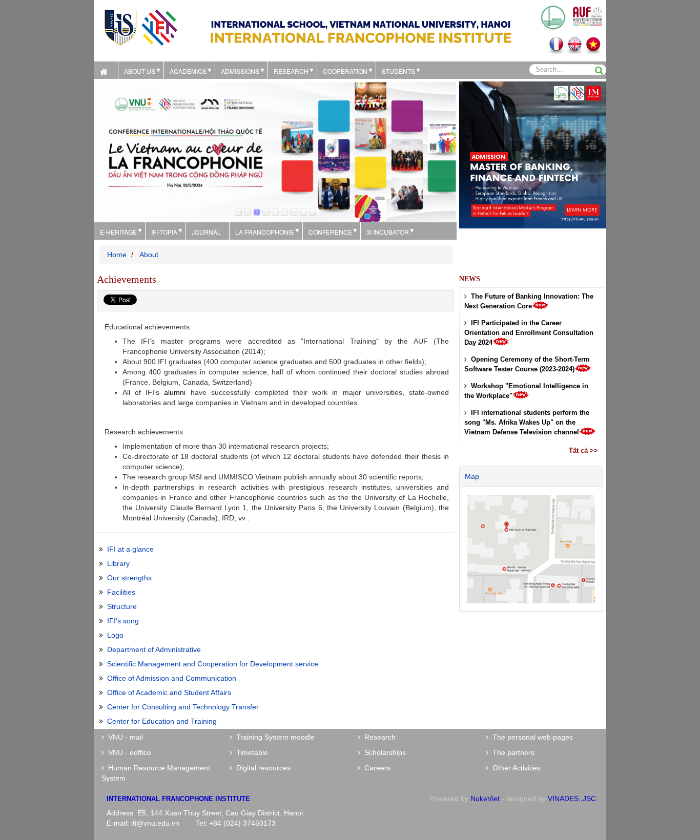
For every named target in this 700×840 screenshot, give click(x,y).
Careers (375, 768)
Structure (122, 606)
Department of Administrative (154, 649)
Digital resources (261, 768)
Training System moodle (273, 737)
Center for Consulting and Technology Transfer (183, 707)
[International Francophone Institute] (140, 26)
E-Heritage (118, 231)
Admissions (240, 71)
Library (118, 563)
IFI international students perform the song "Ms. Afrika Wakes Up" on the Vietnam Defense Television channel (526, 422)
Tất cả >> (583, 450)
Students (398, 71)
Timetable (250, 752)
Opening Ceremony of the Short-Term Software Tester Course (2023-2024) (527, 364)
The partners (511, 752)
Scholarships (383, 752)
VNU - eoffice (127, 752)
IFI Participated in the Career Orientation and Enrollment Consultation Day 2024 (528, 332)
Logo (115, 635)
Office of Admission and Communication (171, 678)
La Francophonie (264, 231)
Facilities (121, 592)
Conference (330, 231)
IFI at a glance (130, 549)
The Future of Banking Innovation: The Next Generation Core (528, 301)
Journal (206, 231)
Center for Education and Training (162, 721)
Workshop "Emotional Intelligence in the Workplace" (526, 391)
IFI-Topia (164, 231)
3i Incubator (387, 231)
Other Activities (514, 768)
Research (378, 737)
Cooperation (345, 71)
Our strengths (129, 578)
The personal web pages (530, 737)
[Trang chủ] (106, 70)
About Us (139, 71)
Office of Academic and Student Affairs (169, 692)
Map (472, 476)
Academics (188, 71)
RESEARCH (291, 71)
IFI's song (123, 621)
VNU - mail (123, 737)
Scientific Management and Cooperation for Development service (212, 664)
